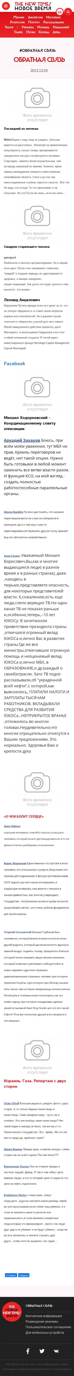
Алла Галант (12, 555)
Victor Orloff (11, 1103)
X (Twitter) (11, 1275)
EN (60, 12)
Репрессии (17, 22)
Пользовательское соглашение (48, 1327)
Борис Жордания (15, 863)
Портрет (34, 22)
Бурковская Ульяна (16, 1166)
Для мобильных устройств (45, 1332)
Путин (30, 32)
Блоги (9, 27)
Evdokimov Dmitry (15, 1195)
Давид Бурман (13, 1149)
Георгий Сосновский (17, 932)
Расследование (53, 22)
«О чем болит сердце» (24, 816)
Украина (28, 27)
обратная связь (39, 1306)
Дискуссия (35, 17)
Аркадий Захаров (22, 440)
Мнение (18, 17)
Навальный (61, 27)
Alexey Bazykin (13, 512)
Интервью (53, 17)
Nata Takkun (12, 826)
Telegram (23, 1275)
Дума (56, 32)
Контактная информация (44, 1316)
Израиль (43, 27)
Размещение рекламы (42, 1321)
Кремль (44, 32)
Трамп (18, 32)
